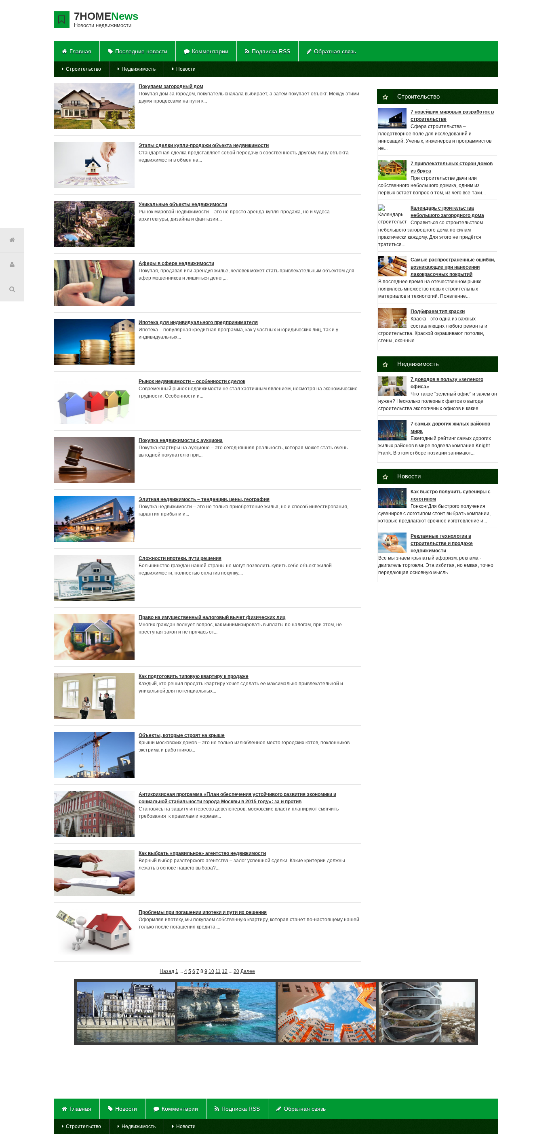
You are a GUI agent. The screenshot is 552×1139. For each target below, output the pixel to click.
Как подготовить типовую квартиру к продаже (194, 676)
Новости (186, 69)
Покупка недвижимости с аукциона (181, 440)
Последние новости (141, 51)
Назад (167, 971)
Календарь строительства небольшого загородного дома (447, 211)
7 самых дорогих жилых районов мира (450, 427)
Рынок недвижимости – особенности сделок (192, 381)
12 (225, 971)
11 (218, 971)
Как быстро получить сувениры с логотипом (451, 495)
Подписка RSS (271, 51)
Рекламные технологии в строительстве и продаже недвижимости (442, 543)
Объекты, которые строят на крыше (182, 735)
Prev (74, 1013)
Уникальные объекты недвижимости (183, 204)
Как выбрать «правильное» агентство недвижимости (202, 853)
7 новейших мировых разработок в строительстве (452, 115)
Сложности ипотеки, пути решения (180, 558)
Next (467, 1013)
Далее (247, 971)
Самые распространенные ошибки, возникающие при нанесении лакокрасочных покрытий (453, 267)
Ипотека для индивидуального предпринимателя (198, 322)
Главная (80, 51)
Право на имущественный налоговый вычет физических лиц (212, 617)
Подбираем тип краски (438, 311)
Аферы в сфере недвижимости (176, 263)
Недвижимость (139, 69)
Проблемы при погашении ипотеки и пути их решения (203, 912)
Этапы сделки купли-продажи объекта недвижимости (204, 145)
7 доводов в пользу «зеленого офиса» (447, 383)
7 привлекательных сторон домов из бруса (452, 167)
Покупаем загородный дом (171, 86)
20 (236, 971)
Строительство (83, 69)
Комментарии (210, 51)
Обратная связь (335, 51)
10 (211, 971)
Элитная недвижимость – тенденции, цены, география (204, 499)
